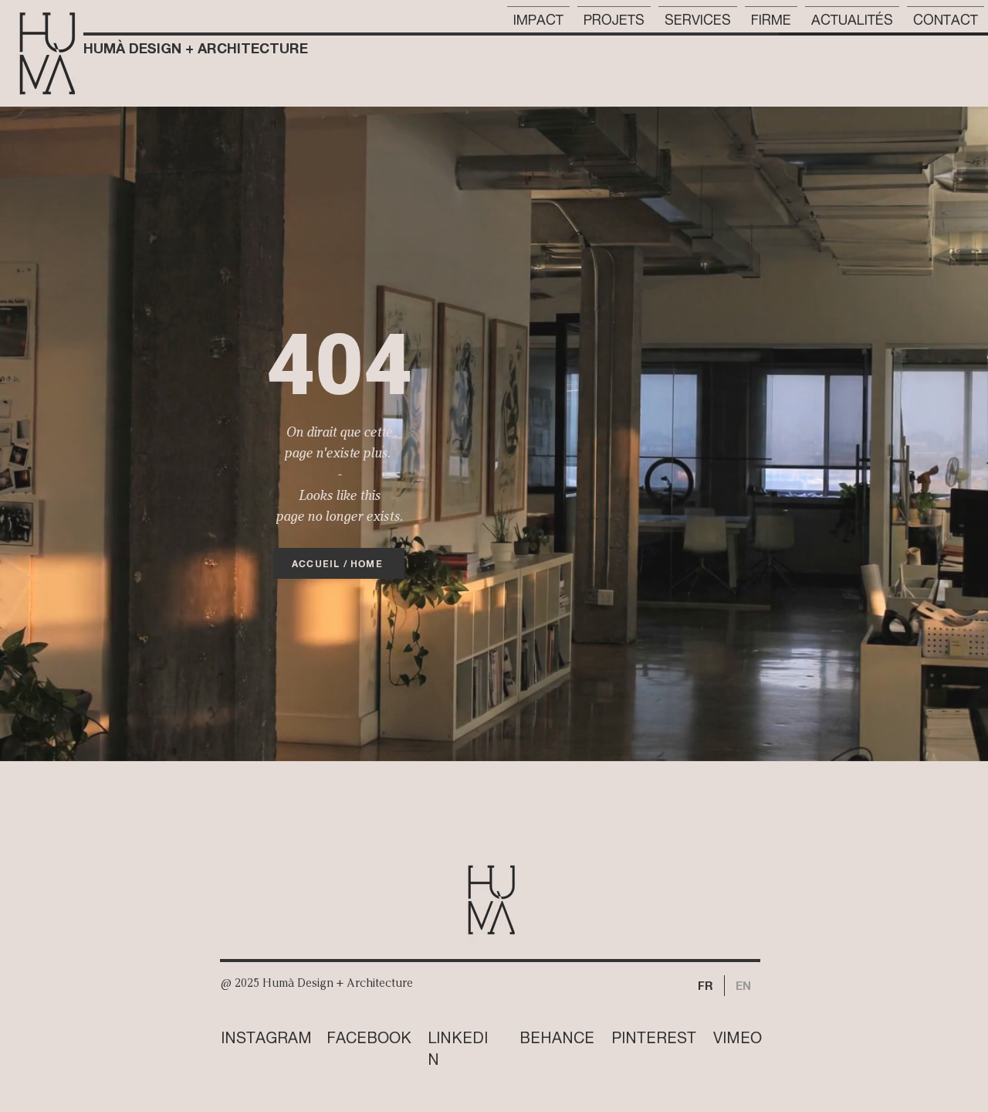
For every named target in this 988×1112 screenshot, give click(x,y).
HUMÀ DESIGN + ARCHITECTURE (195, 47)
